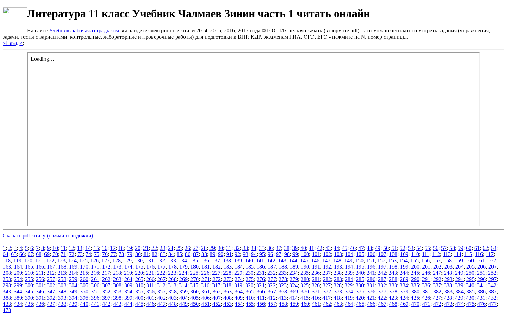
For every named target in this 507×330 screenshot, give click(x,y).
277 (272, 279)
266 (150, 279)
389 (18, 298)
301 (40, 285)
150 (359, 260)
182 (216, 267)
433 (7, 304)
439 (73, 304)
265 (139, 279)
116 (479, 254)
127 (105, 260)
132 (161, 260)
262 (106, 279)
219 (128, 273)
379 (404, 291)
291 (426, 279)
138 (227, 260)
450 (194, 304)
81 (146, 254)
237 (326, 273)
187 (272, 267)
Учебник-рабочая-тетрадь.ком (84, 30)
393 (62, 298)
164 (18, 267)
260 (84, 279)
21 (146, 248)
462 (327, 304)
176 (150, 267)
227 (216, 273)
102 (327, 254)
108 (393, 254)
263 (117, 279)
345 (29, 291)
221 (150, 273)
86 (187, 254)
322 (271, 285)
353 (117, 291)
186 (261, 267)
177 (161, 267)
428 (448, 298)
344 (18, 291)
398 (117, 298)
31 (228, 248)
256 (40, 279)
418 (338, 298)
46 (353, 248)
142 (271, 260)
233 (282, 273)
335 (415, 285)
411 (261, 298)
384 (459, 291)
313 (172, 285)
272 (216, 279)
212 (51, 273)
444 (128, 304)
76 (105, 254)
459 (294, 304)
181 (205, 267)
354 (128, 291)
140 (249, 260)
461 (316, 304)
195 (360, 267)
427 (437, 298)
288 (393, 279)
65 (14, 254)
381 (426, 291)
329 (349, 285)
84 (171, 254)
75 (96, 254)
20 (137, 248)
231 (260, 273)
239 (349, 273)
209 (18, 273)
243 (393, 273)
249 (459, 273)
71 (63, 254)
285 (360, 279)
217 (106, 273)
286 (371, 279)
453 (227, 304)
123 (61, 260)
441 (95, 304)
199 (404, 267)
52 (402, 248)
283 (338, 279)
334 (404, 285)
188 (283, 267)
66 (22, 254)
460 (305, 304)
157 (437, 260)
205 (470, 267)
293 (448, 279)
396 (95, 298)
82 (154, 254)
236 (315, 273)
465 (360, 304)
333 (393, 285)
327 (326, 285)
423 (393, 298)
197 (382, 267)
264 (128, 279)
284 (349, 279)
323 (282, 285)
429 (459, 298)
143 (282, 260)
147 (326, 260)
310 (139, 285)
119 (17, 260)
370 (305, 291)
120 (28, 260)
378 (393, 291)
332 (382, 285)
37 (278, 248)
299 (18, 285)
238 (338, 273)
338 (448, 285)
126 (94, 260)
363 (227, 291)
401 (150, 298)
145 (304, 260)
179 (183, 267)
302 (51, 285)
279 (294, 279)
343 (7, 291)
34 (253, 248)
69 (47, 254)
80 (138, 254)
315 (194, 285)
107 (382, 254)
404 (183, 298)
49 (377, 248)
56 (435, 248)
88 (204, 254)
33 (245, 248)
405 (194, 298)
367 (272, 291)
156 (425, 260)
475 (470, 304)
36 (270, 248)
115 (468, 254)
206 (481, 267)
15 (96, 248)
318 (227, 285)
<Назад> (13, 43)
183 (227, 267)
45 (344, 248)
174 (128, 267)
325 (304, 285)
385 (470, 291)
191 (316, 267)
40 (303, 248)
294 (459, 279)
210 (29, 273)
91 (229, 254)
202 (437, 267)
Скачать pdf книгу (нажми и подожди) (48, 236)
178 (172, 267)
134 (183, 260)
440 (84, 304)
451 (205, 304)
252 (492, 273)
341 (481, 285)
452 (216, 304)
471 (426, 304)
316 (205, 285)
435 (29, 304)
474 (459, 304)
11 (63, 248)
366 (261, 291)
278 (283, 279)
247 (437, 273)
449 (183, 304)
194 (349, 267)
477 (492, 304)
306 (95, 285)
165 (29, 267)
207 (492, 267)
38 (286, 248)
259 (73, 279)
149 (348, 260)
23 (162, 248)
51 (394, 248)
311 (150, 285)
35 (262, 248)
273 (227, 279)
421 (371, 298)
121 (39, 260)
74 (88, 254)
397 (106, 298)
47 (361, 248)
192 (327, 267)
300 (29, 285)
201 (426, 267)
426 (426, 298)
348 (62, 291)
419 (349, 298)
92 (237, 254)
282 (327, 279)
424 (404, 298)
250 (470, 273)
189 (294, 267)
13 (79, 248)
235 (304, 273)
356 (150, 291)
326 (315, 285)
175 (139, 267)
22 (154, 248)
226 (205, 273)
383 (448, 291)
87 (196, 254)
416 (315, 298)
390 (29, 298)
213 (62, 273)
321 (260, 285)
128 (116, 260)
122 (50, 260)
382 (437, 291)
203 (448, 267)
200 (415, 267)
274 (239, 279)
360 (194, 291)
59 (460, 248)
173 (117, 267)
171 (95, 267)
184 (239, 267)
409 (239, 298)
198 (393, 267)
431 (481, 298)
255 (29, 279)
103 (338, 254)
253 (7, 279)
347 (51, 291)
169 (73, 267)
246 (426, 273)
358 (172, 291)
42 (319, 248)
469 (404, 304)
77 (113, 254)
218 (117, 273)
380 (415, 291)
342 (492, 285)
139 (238, 260)
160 (470, 260)
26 (187, 248)
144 (293, 260)
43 (328, 248)
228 (227, 273)
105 (360, 254)
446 (150, 304)
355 (139, 291)
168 (62, 267)
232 (271, 273)
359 (183, 291)
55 (427, 248)
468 (393, 304)
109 (404, 254)
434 (18, 304)
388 (7, 298)
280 (305, 279)
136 (205, 260)
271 (205, 279)
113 (447, 254)
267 (161, 279)
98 (287, 254)
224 (183, 273)
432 (492, 298)
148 (337, 260)
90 (220, 254)
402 (161, 298)
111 (425, 254)
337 (437, 285)
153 (392, 260)
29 (212, 248)
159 (459, 260)
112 (436, 254)
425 (415, 298)
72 (71, 254)
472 (437, 304)
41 (311, 248)
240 (360, 273)
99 (295, 254)
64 (5, 254)
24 (170, 248)
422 (382, 298)
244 (404, 273)
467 (382, 304)
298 (7, 285)
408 (227, 298)
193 (338, 267)
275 (250, 279)
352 (106, 291)
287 (382, 279)
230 (249, 273)
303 (62, 285)
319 (238, 285)
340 (470, 285)
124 (72, 260)
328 (338, 285)
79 (129, 254)
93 (245, 254)
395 (84, 298)
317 (216, 285)
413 (282, 298)
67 (30, 254)
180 (194, 267)
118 (7, 260)
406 (205, 298)
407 (216, 298)
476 (481, 304)
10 (55, 248)
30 (220, 248)
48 (369, 248)
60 (468, 248)
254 (18, 279)
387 (492, 291)
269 (183, 279)
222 (161, 273)
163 (7, 267)
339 (459, 285)
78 (121, 254)
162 (492, 260)
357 (161, 291)
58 (452, 248)
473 (448, 304)
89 (212, 254)
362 (216, 291)
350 (84, 291)
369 (294, 291)
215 (84, 273)
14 (88, 248)
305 (84, 285)
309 (128, 285)
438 (62, 304)
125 (83, 260)
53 (411, 248)
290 (415, 279)
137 (216, 260)
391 (40, 298)
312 (161, 285)
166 (40, 267)
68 (38, 254)
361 (205, 291)
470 (415, 304)
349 (73, 291)
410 (250, 298)
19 (129, 248)
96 (270, 254)
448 (172, 304)
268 (172, 279)
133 (172, 260)
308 (117, 285)
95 (262, 254)
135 (194, 260)
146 (315, 260)
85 (179, 254)
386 (481, 291)
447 (161, 304)
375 (360, 291)
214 (73, 273)
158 (448, 260)
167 (51, 267)
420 (360, 298)
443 (117, 304)
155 (414, 260)
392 (51, 298)
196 (371, 267)
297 (492, 279)
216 (95, 273)
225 (194, 273)
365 (250, 291)
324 (293, 285)
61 (477, 248)
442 (106, 304)
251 (481, 273)
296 (481, 279)
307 (106, 285)
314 (183, 285)
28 (204, 248)
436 (40, 304)
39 (295, 248)
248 (448, 273)
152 (381, 260)
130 (139, 260)
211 (40, 273)
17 (113, 248)
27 (195, 248)
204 (459, 267)
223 (172, 273)
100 (305, 254)
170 (84, 267)
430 (470, 298)
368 (283, 291)
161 (481, 260)
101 (316, 254)
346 (40, 291)
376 (371, 291)
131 (150, 260)
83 (163, 254)
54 (419, 248)
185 (250, 267)
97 (278, 254)
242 (382, 273)
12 (71, 248)
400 (139, 298)
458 (283, 304)
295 (470, 279)
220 (139, 273)
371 (316, 291)
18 (121, 248)
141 (260, 260)
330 (360, 285)
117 (490, 254)
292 (437, 279)
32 (237, 248)
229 (238, 273)
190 (305, 267)
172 (106, 267)
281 (316, 279)
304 (73, 285)
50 (386, 248)
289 (404, 279)
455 (250, 304)
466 (371, 304)
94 (254, 254)
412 (271, 298)
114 (457, 254)
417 (326, 298)
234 (293, 273)
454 (239, 304)
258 (62, 279)
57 (444, 248)
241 (371, 273)
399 (128, 298)
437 (51, 304)
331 (371, 285)
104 (349, 254)
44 (336, 248)
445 (139, 304)
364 (239, 291)
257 (51, 279)
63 (493, 248)
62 (485, 248)
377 (382, 291)
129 (127, 260)
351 (95, 291)
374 (349, 291)
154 (403, 260)
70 (55, 254)
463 (338, 304)
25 (179, 248)
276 (261, 279)
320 (249, 285)
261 (95, 279)
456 (261, 304)
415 (304, 298)
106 (371, 254)
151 (370, 260)
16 (104, 248)
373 (338, 291)
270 (194, 279)
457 (272, 304)
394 (73, 298)
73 (80, 254)
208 (7, 273)
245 (415, 273)
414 (293, 298)
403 (172, 298)
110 (415, 254)
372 (327, 291)
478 (7, 310)
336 (426, 285)
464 (349, 304)
